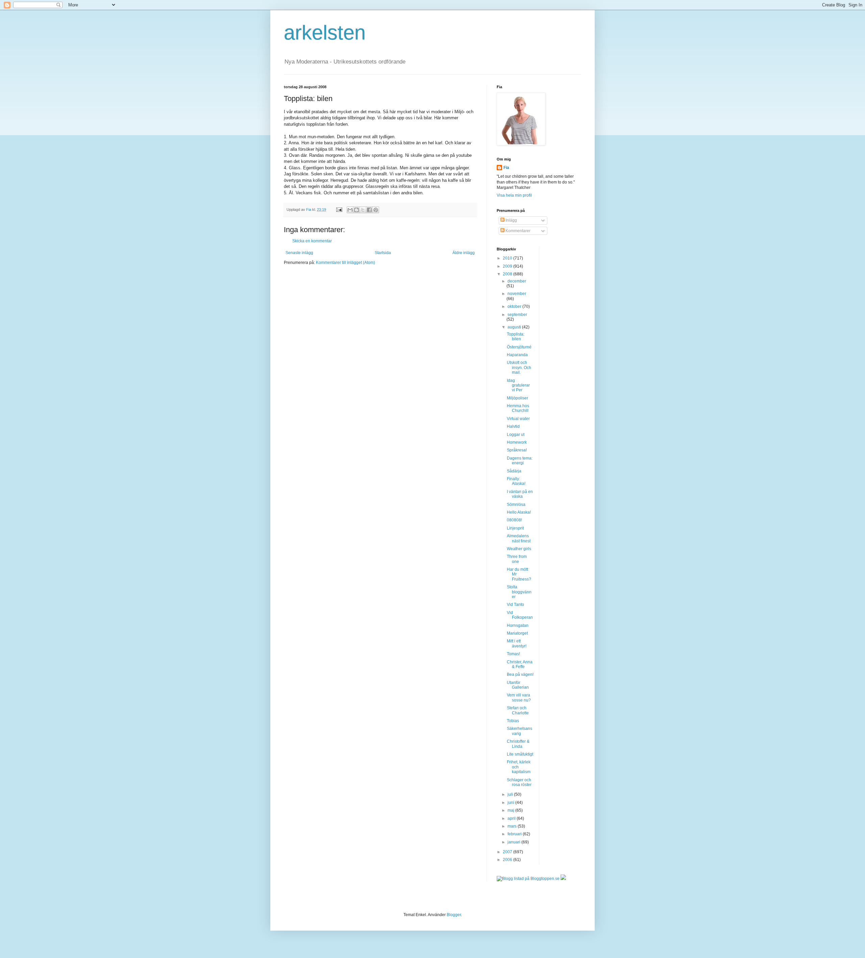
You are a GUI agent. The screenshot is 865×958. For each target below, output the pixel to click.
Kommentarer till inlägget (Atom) (345, 262)
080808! (514, 520)
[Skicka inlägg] (339, 209)
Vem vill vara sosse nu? (519, 697)
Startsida (383, 252)
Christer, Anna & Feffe (520, 664)
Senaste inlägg (299, 252)
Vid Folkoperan (520, 615)
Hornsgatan (517, 625)
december (517, 281)
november (517, 293)
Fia (506, 167)
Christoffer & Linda (518, 743)
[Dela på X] (363, 209)
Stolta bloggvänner (519, 592)
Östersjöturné (519, 347)
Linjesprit (515, 528)
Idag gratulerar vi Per (518, 385)
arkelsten (325, 32)
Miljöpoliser (517, 398)
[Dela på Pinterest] (375, 209)
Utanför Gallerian (518, 685)
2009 (508, 266)
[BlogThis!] (356, 209)
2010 (508, 258)
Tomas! (513, 654)
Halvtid (513, 426)
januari (514, 842)
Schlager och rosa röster (519, 782)
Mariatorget (517, 633)
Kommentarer (517, 230)
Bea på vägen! (520, 674)
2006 (508, 859)
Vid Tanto (515, 604)
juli (511, 794)
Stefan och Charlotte (518, 710)
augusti (515, 327)
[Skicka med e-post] (350, 209)
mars (513, 826)
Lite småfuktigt (520, 754)
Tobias (513, 720)
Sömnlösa (516, 504)
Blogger (454, 914)
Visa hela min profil (514, 195)
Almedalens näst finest (518, 538)
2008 (508, 274)
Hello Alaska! (519, 512)
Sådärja (514, 471)
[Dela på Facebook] (369, 209)
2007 (508, 852)
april (512, 818)
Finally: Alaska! (516, 481)
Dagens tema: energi (520, 460)
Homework (517, 442)
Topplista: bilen (515, 336)
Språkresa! (517, 450)
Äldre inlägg (463, 252)
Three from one (517, 559)
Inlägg (510, 220)
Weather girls (519, 548)
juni (511, 802)
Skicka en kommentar (312, 241)
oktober (515, 306)
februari (515, 834)
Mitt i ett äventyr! (516, 643)
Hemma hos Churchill (518, 408)
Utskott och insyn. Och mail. (519, 367)
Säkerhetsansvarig (519, 731)
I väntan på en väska (520, 494)
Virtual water (518, 418)
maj (511, 810)
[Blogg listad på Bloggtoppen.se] (528, 878)
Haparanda (517, 354)
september (517, 314)
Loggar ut (515, 434)
